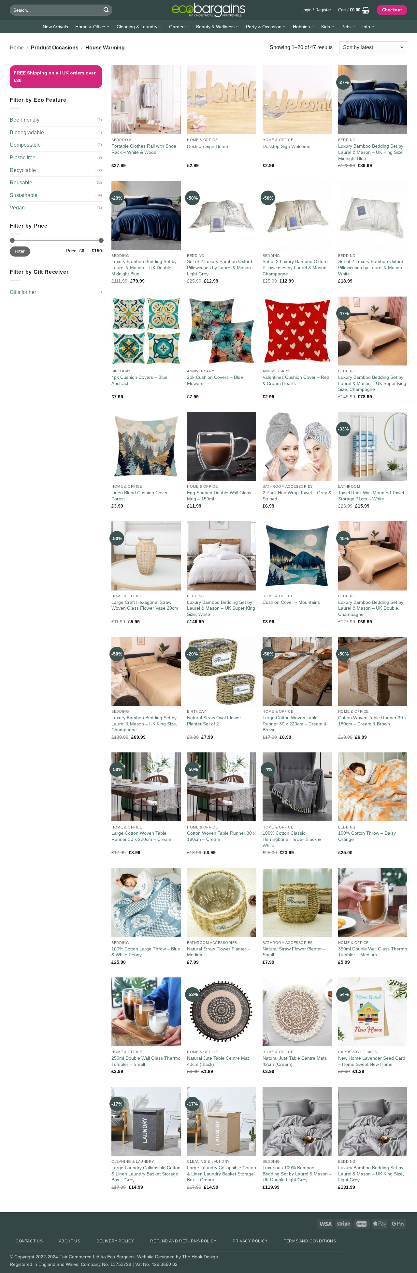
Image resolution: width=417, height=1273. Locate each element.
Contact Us (29, 1241)
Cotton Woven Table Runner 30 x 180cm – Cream (221, 836)
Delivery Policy (115, 1241)
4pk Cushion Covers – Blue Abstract (139, 380)
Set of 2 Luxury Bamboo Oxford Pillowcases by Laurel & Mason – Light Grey (221, 267)
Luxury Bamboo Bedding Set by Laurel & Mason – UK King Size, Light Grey (371, 1173)
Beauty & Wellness (215, 26)
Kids (325, 26)
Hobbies (301, 26)
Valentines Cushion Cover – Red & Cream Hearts (296, 380)
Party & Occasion (263, 26)
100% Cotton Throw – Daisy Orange (367, 836)
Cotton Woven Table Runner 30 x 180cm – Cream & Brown (372, 720)
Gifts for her (23, 292)
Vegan (17, 207)
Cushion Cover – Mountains (291, 602)
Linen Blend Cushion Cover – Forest (141, 495)
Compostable (25, 145)
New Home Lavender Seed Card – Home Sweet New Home (371, 1061)
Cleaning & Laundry (137, 26)
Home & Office (90, 26)
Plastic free (23, 157)
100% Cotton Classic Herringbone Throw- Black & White (292, 839)
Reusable (21, 182)
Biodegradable (27, 132)
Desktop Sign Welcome (286, 146)
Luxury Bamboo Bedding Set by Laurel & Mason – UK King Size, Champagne (144, 723)
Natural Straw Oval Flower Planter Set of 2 (214, 720)
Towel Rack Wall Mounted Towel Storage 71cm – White (371, 495)
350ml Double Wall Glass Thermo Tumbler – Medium (372, 952)
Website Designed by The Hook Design (177, 1256)
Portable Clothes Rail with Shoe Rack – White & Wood (143, 149)
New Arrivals (55, 26)
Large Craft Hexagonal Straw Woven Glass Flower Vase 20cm (144, 605)
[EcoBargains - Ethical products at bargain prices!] (208, 10)
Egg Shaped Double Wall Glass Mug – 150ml (219, 495)
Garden (177, 26)
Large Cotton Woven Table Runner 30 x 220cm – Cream (141, 836)
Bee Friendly (24, 120)
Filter (20, 251)
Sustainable (23, 195)
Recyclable (23, 170)
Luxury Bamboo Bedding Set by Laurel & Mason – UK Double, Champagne (370, 608)
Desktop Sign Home (207, 146)
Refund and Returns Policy (183, 1241)
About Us (69, 1241)
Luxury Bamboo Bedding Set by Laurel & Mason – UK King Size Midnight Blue (370, 152)
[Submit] (106, 10)
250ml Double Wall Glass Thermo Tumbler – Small (145, 1061)
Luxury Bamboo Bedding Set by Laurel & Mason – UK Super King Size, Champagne (372, 383)
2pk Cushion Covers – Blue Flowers (215, 380)
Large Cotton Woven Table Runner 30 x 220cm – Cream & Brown (295, 723)
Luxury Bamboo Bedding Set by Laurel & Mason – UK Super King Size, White (221, 608)
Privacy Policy (250, 1241)
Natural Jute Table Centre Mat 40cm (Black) (218, 1061)
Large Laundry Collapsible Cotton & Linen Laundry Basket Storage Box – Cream (221, 1173)
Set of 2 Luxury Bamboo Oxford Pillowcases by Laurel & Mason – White (372, 267)
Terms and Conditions (310, 1241)
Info (366, 26)
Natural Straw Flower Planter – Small (294, 952)
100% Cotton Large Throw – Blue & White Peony (145, 952)
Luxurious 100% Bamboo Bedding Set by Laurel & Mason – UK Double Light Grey (297, 1173)
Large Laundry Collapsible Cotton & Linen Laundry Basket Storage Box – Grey (145, 1173)
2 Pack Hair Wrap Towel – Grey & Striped (297, 495)
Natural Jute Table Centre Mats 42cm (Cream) (295, 1061)
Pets (346, 26)
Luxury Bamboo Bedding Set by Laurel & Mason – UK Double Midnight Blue (144, 267)
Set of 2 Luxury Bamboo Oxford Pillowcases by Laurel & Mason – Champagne (296, 267)
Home (17, 47)
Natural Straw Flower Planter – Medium (218, 952)
